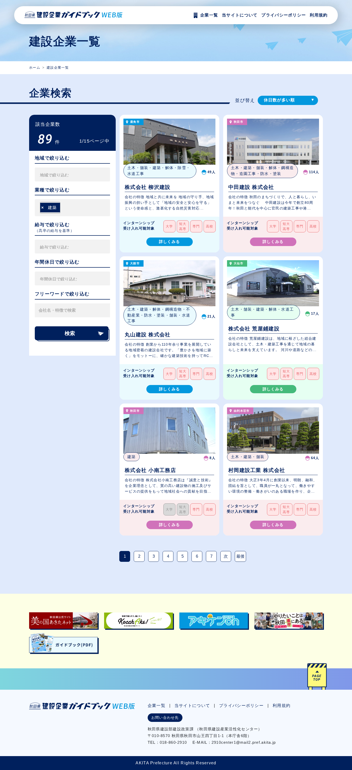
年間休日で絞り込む (57, 262)
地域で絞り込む (52, 158)
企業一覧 (156, 705)
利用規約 (319, 15)
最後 (240, 556)
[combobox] (72, 174)
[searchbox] (64, 174)
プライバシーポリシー (283, 15)
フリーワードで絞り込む (62, 293)
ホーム (34, 67)
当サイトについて (192, 705)
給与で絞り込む (52, 224)
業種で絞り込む (52, 189)
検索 (70, 333)
